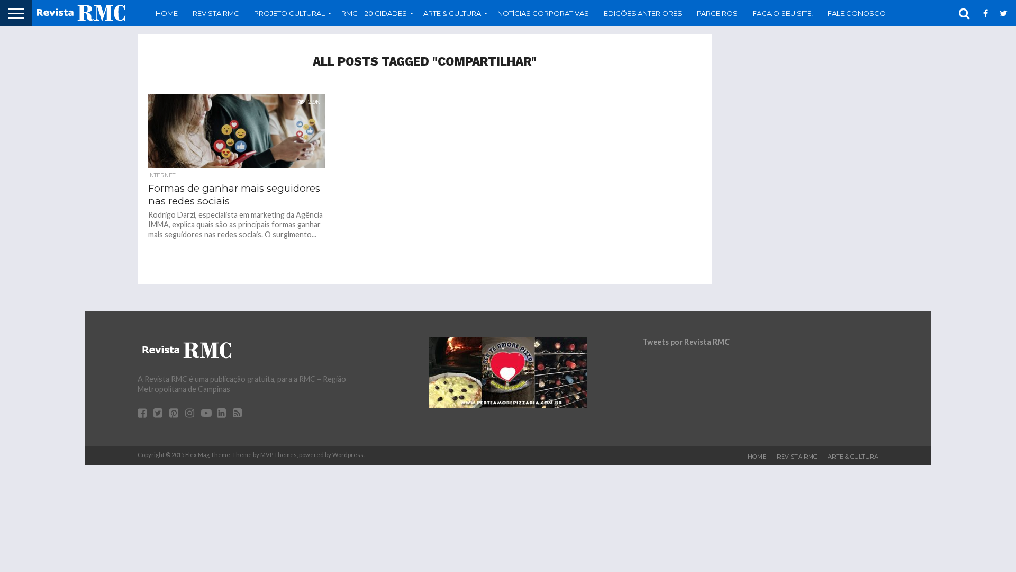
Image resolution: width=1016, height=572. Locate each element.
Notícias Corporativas (543, 13)
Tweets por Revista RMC (686, 341)
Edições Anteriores (643, 13)
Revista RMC (216, 13)
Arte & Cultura (853, 456)
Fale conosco (857, 13)
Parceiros (717, 13)
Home (167, 13)
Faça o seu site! (782, 13)
